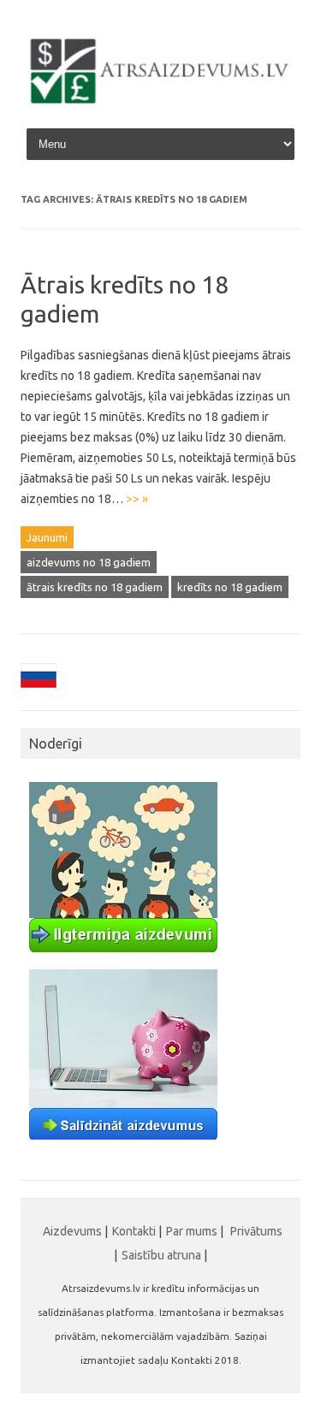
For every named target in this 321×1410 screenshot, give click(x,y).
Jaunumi (47, 537)
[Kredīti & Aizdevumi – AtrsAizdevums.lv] (160, 102)
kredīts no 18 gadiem (229, 587)
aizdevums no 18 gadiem (89, 562)
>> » (137, 499)
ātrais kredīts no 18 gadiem (95, 587)
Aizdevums (72, 1231)
